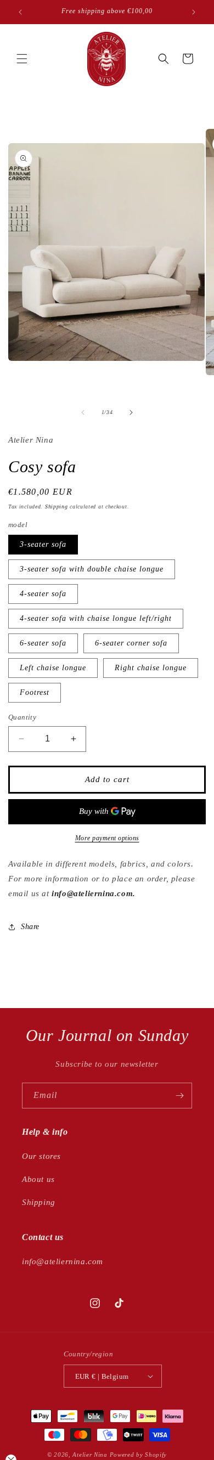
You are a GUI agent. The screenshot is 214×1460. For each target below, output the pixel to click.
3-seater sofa (43, 544)
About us (38, 1179)
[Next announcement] (194, 12)
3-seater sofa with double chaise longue (92, 569)
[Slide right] (131, 412)
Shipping (56, 506)
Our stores (41, 1156)
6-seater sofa (43, 643)
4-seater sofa (43, 594)
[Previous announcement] (20, 12)
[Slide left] (83, 412)
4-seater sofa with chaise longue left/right (96, 618)
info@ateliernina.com (62, 1261)
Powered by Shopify (138, 1454)
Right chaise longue (151, 668)
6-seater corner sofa (131, 643)
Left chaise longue (53, 668)
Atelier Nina (89, 1454)
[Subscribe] (179, 1095)
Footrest (34, 692)
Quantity (22, 717)
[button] (22, 59)
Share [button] (30, 927)
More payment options (107, 838)
